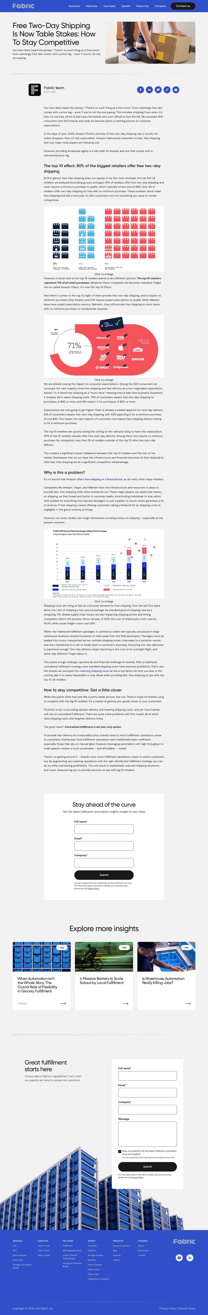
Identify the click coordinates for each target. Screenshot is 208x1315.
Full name (81, 821)
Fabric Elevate (95, 1264)
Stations (92, 1250)
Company (81, 855)
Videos (116, 1260)
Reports (117, 1255)
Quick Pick (18, 1260)
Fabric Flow (93, 1274)
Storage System (95, 1255)
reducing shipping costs (94, 671)
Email (78, 838)
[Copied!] (167, 89)
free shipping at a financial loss (104, 479)
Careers (142, 1255)
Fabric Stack (94, 1269)
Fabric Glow (43, 1250)
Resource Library (121, 1245)
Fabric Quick (44, 1255)
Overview (92, 1245)
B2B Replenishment (72, 1250)
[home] (23, 6)
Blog (115, 1250)
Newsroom (143, 1250)
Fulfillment (68, 1245)
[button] (74, 6)
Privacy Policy (93, 888)
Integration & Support (98, 1278)
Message (123, 1119)
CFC (15, 1245)
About (141, 1245)
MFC (15, 1250)
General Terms (186, 1308)
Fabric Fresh (44, 1245)
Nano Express (19, 1255)
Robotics (92, 1260)
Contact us (183, 6)
